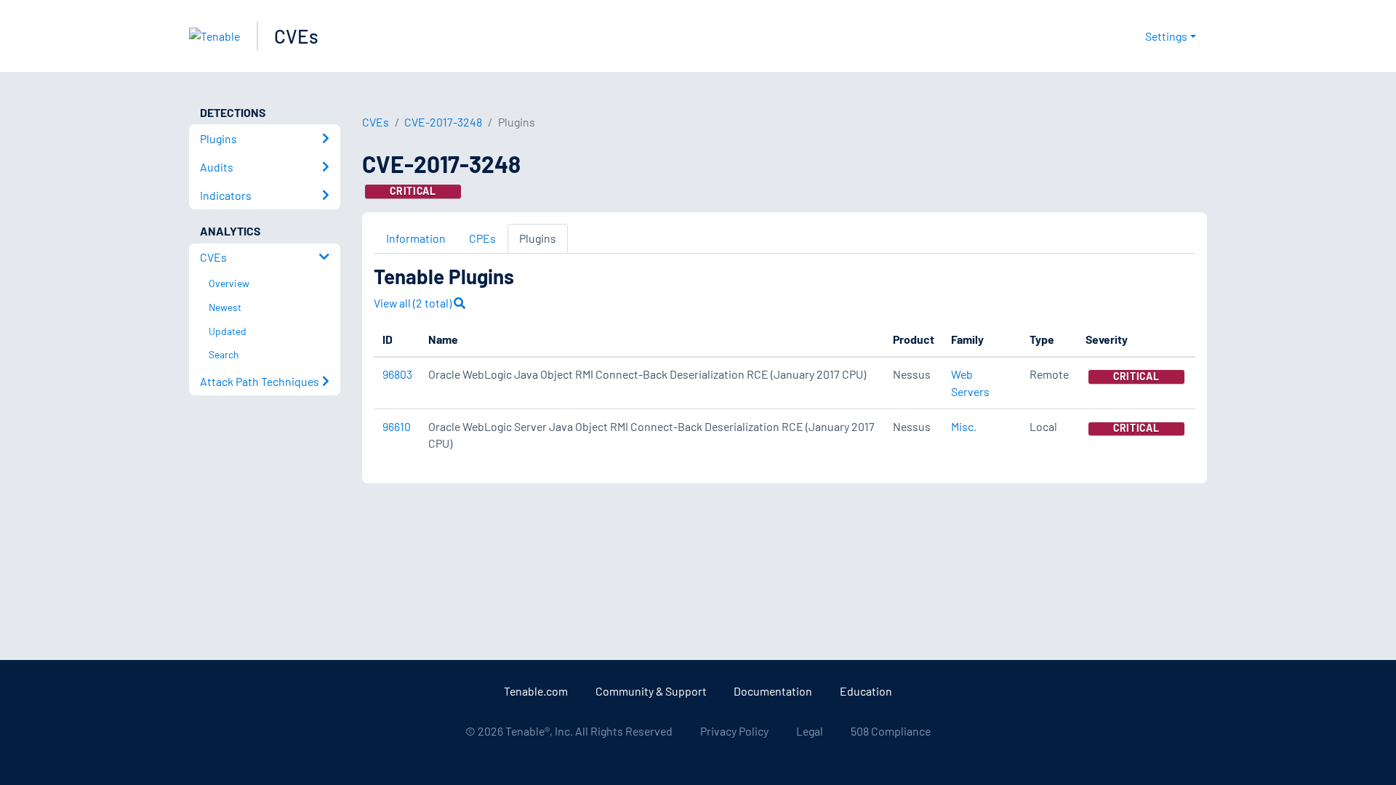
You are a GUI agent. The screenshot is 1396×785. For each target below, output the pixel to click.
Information (416, 238)
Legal (809, 731)
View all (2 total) (414, 303)
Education (866, 691)
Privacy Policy (734, 731)
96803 (397, 374)
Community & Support (651, 691)
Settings (1166, 36)
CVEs (296, 36)
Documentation (773, 691)
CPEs (482, 238)
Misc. (963, 426)
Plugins (537, 238)
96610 (396, 426)
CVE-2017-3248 (443, 122)
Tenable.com (536, 691)
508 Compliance (891, 731)
